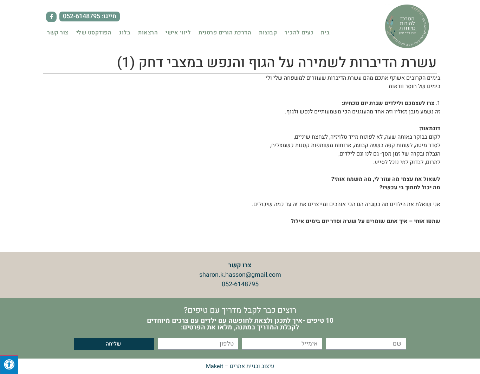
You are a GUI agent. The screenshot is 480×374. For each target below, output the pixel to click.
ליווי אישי (178, 32)
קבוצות (268, 32)
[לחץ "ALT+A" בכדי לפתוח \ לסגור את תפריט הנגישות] (9, 364)
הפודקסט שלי (94, 32)
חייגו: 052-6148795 (89, 16)
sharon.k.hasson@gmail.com (240, 275)
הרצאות (148, 32)
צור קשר (58, 32)
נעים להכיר (299, 32)
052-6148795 (240, 284)
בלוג (124, 32)
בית (325, 32)
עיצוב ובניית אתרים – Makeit (240, 366)
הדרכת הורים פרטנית (225, 32)
